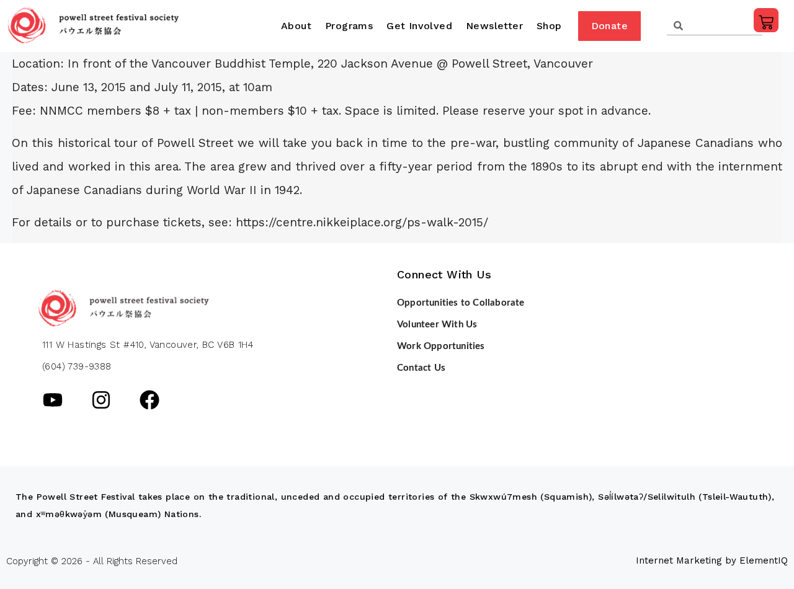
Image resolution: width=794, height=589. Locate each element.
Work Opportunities (441, 346)
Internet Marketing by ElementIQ (712, 560)
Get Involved (419, 26)
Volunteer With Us (437, 324)
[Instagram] (101, 400)
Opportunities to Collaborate (461, 303)
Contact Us (421, 368)
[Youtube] (53, 400)
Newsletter (494, 26)
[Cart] (766, 20)
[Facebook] (149, 400)
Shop (549, 26)
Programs (349, 26)
